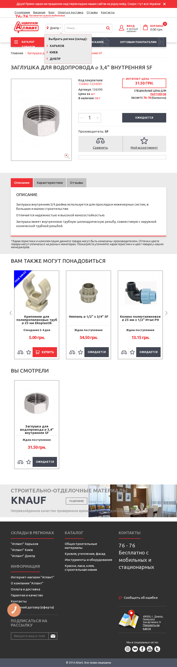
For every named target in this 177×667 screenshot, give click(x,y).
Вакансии (39, 12)
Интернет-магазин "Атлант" (32, 577)
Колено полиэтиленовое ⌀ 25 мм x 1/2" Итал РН (140, 318)
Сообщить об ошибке (141, 597)
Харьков (56, 46)
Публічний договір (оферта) (32, 607)
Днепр (54, 28)
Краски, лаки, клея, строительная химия (81, 567)
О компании (22, 12)
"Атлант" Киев (22, 550)
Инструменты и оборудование (88, 560)
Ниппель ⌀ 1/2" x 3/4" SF (88, 316)
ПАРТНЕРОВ (158, 94)
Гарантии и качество (27, 595)
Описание (22, 182)
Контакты (108, 12)
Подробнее (76, 501)
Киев (53, 52)
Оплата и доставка (70, 12)
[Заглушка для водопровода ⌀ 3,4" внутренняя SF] (41, 120)
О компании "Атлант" (27, 583)
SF (107, 131)
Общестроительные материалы (81, 545)
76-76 (21, 17)
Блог (52, 12)
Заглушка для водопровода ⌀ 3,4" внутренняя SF (37, 429)
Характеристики (50, 182)
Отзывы (92, 12)
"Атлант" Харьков (24, 544)
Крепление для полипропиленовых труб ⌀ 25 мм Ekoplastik (36, 320)
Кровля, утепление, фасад (85, 554)
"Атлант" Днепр (23, 556)
